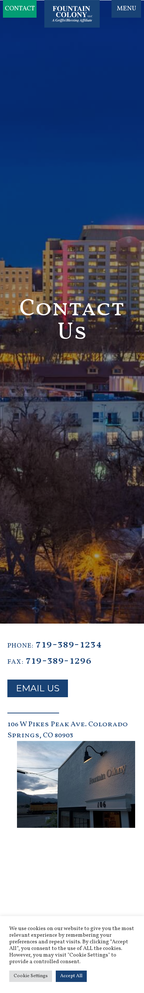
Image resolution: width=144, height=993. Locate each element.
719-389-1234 (69, 644)
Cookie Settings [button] (31, 976)
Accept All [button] (71, 976)
